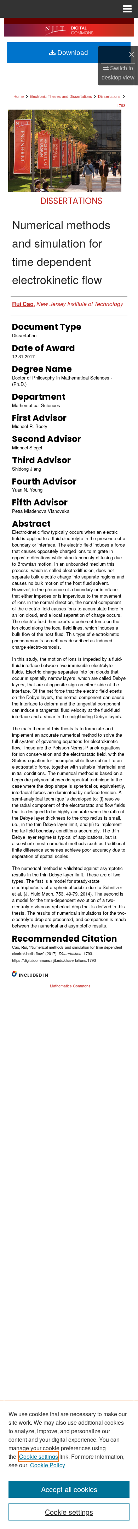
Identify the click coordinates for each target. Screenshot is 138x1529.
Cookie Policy (47, 1465)
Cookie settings (38, 1456)
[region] (69, 1465)
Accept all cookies (69, 1489)
